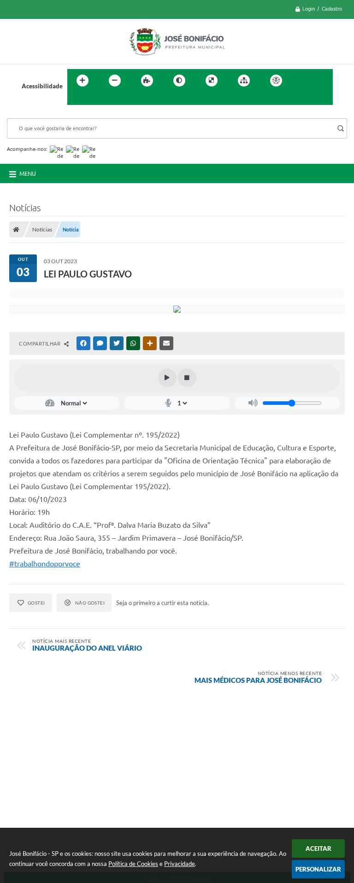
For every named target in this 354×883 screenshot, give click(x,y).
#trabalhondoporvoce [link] (44, 564)
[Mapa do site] (244, 80)
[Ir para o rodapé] (97, 99)
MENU (27, 173)
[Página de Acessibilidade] (276, 80)
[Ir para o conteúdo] (302, 80)
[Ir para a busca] (76, 99)
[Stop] (187, 378)
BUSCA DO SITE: (34, 114)
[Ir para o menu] (322, 80)
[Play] (167, 378)
